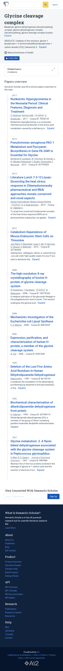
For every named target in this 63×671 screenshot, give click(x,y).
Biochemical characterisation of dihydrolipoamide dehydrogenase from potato (33, 406)
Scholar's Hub (11, 569)
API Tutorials (11, 590)
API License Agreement (35, 658)
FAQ (7, 627)
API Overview (11, 587)
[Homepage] (5, 5)
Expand (7, 35)
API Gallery (10, 598)
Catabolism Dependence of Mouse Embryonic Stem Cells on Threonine (32, 236)
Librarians (9, 631)
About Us (9, 540)
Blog (8, 547)
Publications (10, 609)
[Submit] (45, 5)
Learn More (10, 528)
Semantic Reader (13, 565)
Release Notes (11, 576)
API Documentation (14, 594)
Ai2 (38, 652)
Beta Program (11, 572)
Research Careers (13, 612)
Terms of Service (40, 655)
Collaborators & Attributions (19, 655)
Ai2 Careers (10, 550)
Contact (8, 638)
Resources (10, 616)
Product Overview (13, 562)
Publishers (10, 543)
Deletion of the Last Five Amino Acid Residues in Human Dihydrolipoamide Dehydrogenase (33, 371)
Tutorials (9, 634)
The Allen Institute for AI (32, 663)
